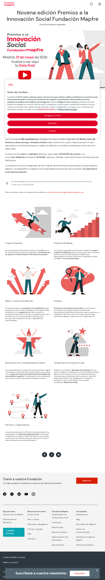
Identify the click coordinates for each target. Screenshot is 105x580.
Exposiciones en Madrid (13, 514)
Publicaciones (82, 514)
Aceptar (52, 131)
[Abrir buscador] (91, 4)
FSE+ (30, 534)
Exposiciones (9, 511)
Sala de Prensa (58, 545)
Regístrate (87, 481)
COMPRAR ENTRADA (10, 532)
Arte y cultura (33, 519)
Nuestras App (57, 527)
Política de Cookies (47, 109)
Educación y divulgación (38, 524)
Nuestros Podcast (59, 532)
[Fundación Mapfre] (9, 4)
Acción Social (33, 514)
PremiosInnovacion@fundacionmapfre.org (65, 192)
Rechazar (52, 123)
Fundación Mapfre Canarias (14, 557)
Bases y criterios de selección (19, 301)
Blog (78, 519)
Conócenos (57, 522)
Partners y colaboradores (17, 425)
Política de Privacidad (67, 109)
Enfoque (58, 301)
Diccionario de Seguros (86, 524)
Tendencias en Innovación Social (69, 362)
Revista (85, 545)
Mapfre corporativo (10, 562)
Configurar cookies (52, 115)
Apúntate (80, 573)
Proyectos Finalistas (63, 243)
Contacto (32, 539)
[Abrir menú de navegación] (98, 4)
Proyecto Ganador (14, 243)
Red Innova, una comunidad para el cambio (25, 362)
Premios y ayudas (35, 529)
